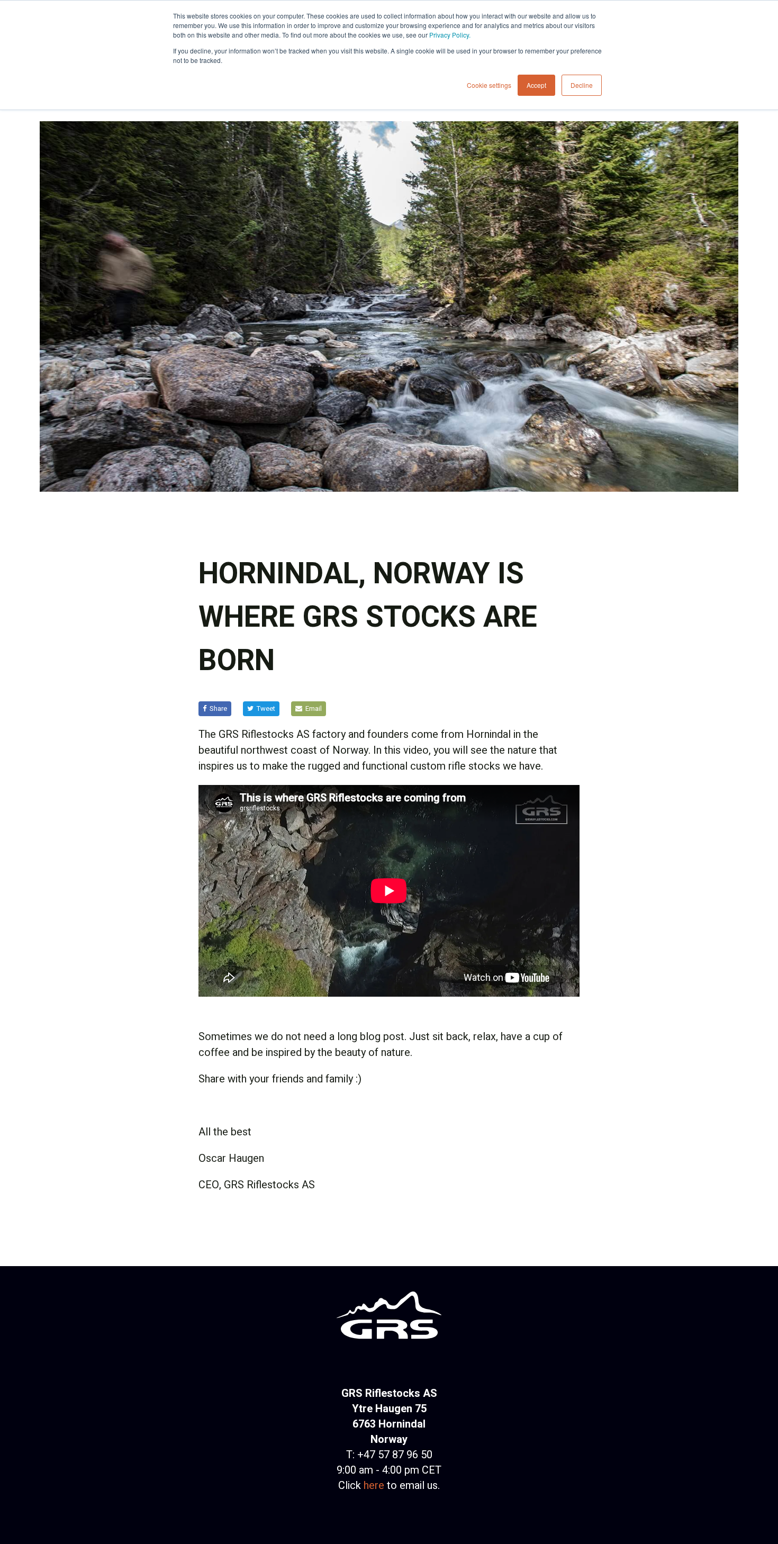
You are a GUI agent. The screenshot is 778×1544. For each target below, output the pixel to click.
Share (218, 708)
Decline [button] (582, 84)
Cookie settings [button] (489, 84)
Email (313, 708)
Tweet (266, 708)
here (374, 1485)
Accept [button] (536, 84)
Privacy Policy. (450, 34)
